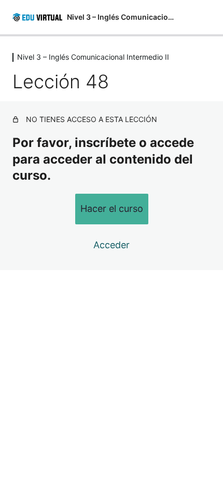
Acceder (111, 244)
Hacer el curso (111, 208)
